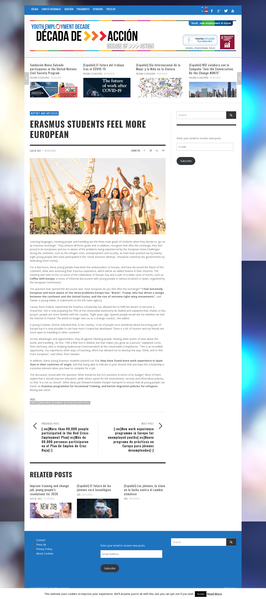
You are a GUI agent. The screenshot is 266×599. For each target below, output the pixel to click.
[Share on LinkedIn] (156, 150)
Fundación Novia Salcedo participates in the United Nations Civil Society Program (53, 69)
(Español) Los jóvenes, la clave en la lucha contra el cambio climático (144, 489)
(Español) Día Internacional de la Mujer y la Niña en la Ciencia (158, 67)
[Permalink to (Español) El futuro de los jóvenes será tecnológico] (98, 508)
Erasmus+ (59, 402)
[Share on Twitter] (150, 150)
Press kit (41, 544)
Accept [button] (200, 594)
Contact (40, 540)
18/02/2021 (162, 73)
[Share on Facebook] (144, 150)
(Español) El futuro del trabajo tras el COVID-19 (103, 67)
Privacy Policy (44, 549)
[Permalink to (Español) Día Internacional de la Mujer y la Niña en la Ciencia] (159, 87)
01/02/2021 (215, 77)
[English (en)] (206, 7)
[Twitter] (225, 10)
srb (79, 494)
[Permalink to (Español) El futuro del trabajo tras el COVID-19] (106, 87)
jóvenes (70, 402)
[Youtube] (232, 10)
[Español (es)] (206, 11)
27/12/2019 (49, 498)
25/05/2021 (56, 77)
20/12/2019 (87, 494)
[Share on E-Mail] (163, 150)
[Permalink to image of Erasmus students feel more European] (98, 196)
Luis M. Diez (35, 150)
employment (46, 402)
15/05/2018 (50, 150)
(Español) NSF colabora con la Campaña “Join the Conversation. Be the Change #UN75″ (211, 69)
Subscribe (186, 161)
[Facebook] (211, 10)
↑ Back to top (229, 588)
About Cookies (44, 553)
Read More (214, 594)
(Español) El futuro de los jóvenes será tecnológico (94, 487)
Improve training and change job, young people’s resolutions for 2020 (49, 489)
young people (82, 402)
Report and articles (44, 113)
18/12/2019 (134, 498)
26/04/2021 (109, 73)
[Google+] (218, 10)
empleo (34, 402)
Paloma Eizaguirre (39, 77)
